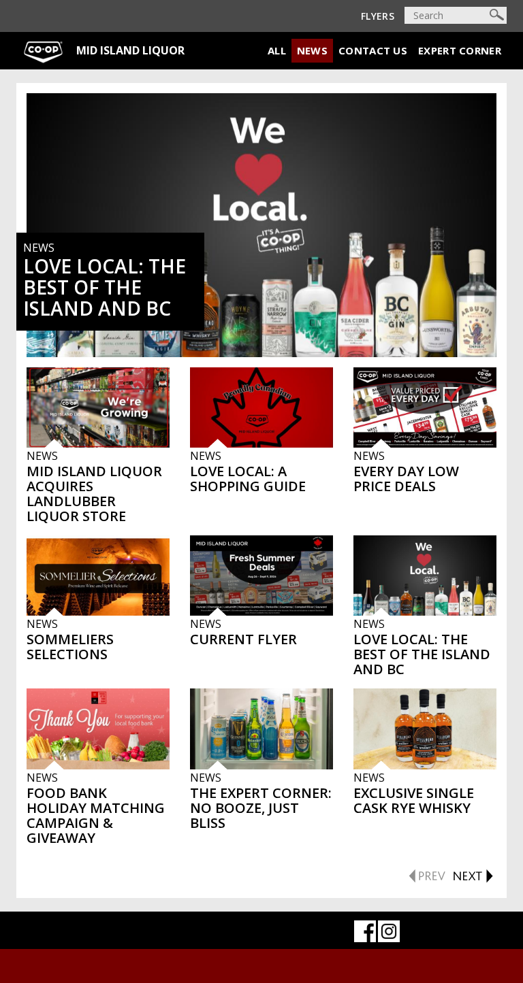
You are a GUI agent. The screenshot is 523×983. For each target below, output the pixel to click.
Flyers (377, 16)
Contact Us (372, 50)
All (277, 50)
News (312, 50)
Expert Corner (459, 50)
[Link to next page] (472, 873)
